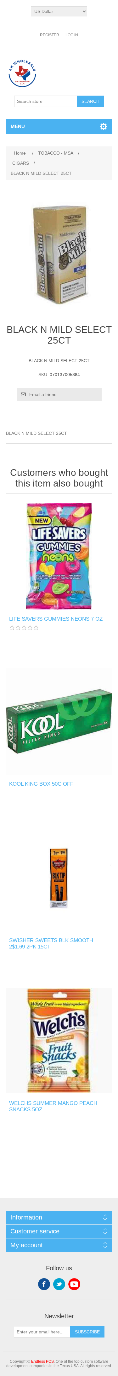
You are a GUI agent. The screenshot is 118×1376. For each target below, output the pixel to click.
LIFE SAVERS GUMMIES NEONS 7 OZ (56, 619)
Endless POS (42, 1361)
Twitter (59, 1284)
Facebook (44, 1284)
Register (49, 35)
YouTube (74, 1284)
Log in (71, 35)
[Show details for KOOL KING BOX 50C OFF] (59, 721)
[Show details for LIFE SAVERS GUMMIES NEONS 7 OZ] (59, 556)
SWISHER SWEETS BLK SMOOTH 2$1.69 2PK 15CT (51, 943)
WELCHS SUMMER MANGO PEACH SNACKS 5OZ (53, 1106)
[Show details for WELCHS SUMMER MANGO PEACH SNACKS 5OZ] (59, 1041)
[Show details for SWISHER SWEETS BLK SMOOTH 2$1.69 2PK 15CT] (59, 877)
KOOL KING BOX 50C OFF (41, 784)
